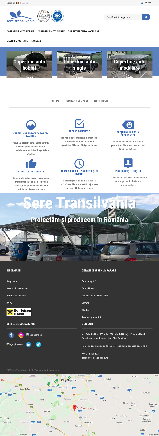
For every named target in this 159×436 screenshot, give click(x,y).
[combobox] (123, 17)
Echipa (55, 101)
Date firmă (101, 101)
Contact (147, 2)
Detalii (29, 77)
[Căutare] (146, 17)
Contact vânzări (77, 101)
